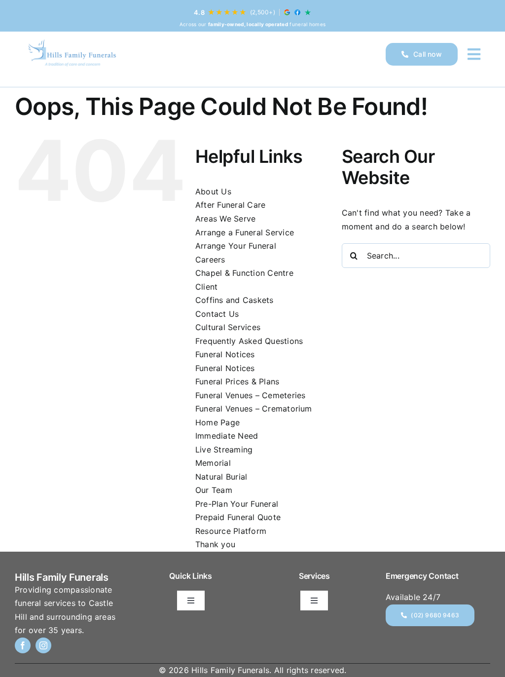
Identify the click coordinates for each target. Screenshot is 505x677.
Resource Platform (230, 531)
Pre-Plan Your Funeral (236, 504)
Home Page (217, 422)
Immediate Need (226, 436)
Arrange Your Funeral (235, 246)
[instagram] (43, 645)
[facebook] (23, 645)
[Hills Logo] (71, 54)
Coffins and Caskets (234, 300)
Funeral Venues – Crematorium (253, 409)
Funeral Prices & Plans (237, 381)
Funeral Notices (225, 354)
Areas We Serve (225, 219)
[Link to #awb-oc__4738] (474, 54)
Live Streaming (223, 449)
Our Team (213, 490)
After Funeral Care (230, 205)
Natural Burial (221, 477)
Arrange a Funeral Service (244, 232)
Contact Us (217, 314)
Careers (210, 259)
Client (206, 287)
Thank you (215, 544)
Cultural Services (227, 327)
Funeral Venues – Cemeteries (250, 395)
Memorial (213, 463)
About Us (213, 191)
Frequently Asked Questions (249, 341)
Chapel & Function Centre (244, 273)
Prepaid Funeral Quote (238, 517)
